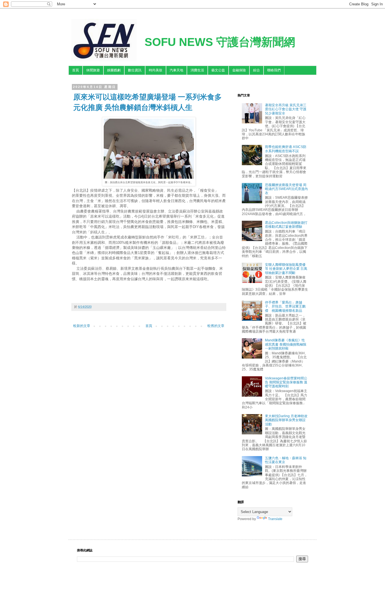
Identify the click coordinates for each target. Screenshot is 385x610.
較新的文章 (81, 326)
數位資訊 (134, 70)
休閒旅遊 (93, 70)
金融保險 (239, 70)
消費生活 (197, 70)
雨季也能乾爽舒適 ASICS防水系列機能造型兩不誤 (285, 149)
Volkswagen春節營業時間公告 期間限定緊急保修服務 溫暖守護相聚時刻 (286, 382)
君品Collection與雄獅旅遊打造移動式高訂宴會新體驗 (286, 225)
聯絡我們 (274, 70)
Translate (275, 519)
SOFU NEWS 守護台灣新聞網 (220, 42)
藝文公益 (218, 70)
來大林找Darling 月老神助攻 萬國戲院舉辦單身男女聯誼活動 (286, 420)
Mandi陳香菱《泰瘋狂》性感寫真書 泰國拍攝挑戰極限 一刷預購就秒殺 (285, 344)
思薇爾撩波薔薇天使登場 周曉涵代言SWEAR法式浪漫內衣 (286, 189)
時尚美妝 (155, 70)
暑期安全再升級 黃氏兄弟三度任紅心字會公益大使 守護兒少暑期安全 (285, 109)
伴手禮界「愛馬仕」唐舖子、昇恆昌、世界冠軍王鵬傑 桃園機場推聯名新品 (285, 306)
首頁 (75, 70)
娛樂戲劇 (114, 70)
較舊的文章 (215, 326)
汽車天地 (176, 70)
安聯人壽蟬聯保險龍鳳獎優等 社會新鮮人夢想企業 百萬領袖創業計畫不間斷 (286, 269)
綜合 (256, 70)
